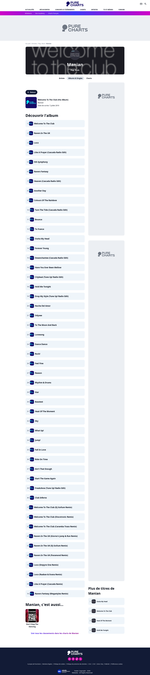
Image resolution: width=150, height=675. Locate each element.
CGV (94, 664)
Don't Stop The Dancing (32, 625)
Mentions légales (47, 664)
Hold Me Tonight (102, 630)
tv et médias (108, 10)
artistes (94, 10)
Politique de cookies (59, 664)
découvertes (45, 10)
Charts (83, 10)
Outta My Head (102, 601)
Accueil (28, 43)
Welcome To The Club (104, 611)
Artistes (34, 43)
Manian (75, 64)
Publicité (107, 664)
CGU (90, 664)
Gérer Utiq (100, 664)
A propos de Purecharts (34, 664)
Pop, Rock (75, 70)
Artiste (61, 78)
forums (122, 10)
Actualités (29, 10)
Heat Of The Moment (104, 621)
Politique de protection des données (77, 664)
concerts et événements (64, 10)
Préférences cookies (117, 664)
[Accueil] (75, 4)
